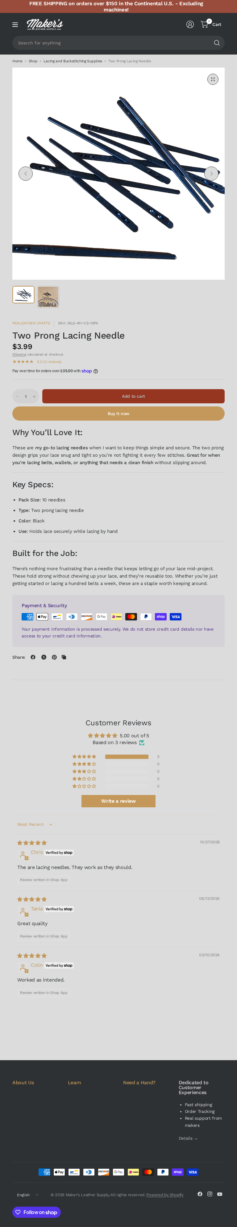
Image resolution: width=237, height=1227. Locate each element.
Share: (18, 657)
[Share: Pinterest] (54, 657)
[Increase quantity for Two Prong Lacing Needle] (34, 396)
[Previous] (26, 174)
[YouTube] (220, 1194)
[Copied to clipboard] (64, 657)
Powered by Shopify (164, 1194)
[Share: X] (44, 657)
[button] (85, 757)
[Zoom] (212, 79)
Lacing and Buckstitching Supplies (73, 61)
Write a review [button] (118, 801)
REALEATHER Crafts (31, 323)
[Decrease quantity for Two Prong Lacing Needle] (17, 396)
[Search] (217, 43)
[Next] (211, 174)
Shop (33, 61)
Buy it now (118, 413)
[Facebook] (200, 1194)
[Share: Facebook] (33, 657)
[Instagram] (210, 1194)
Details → (188, 1138)
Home (17, 61)
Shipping (19, 354)
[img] (31, 843)
